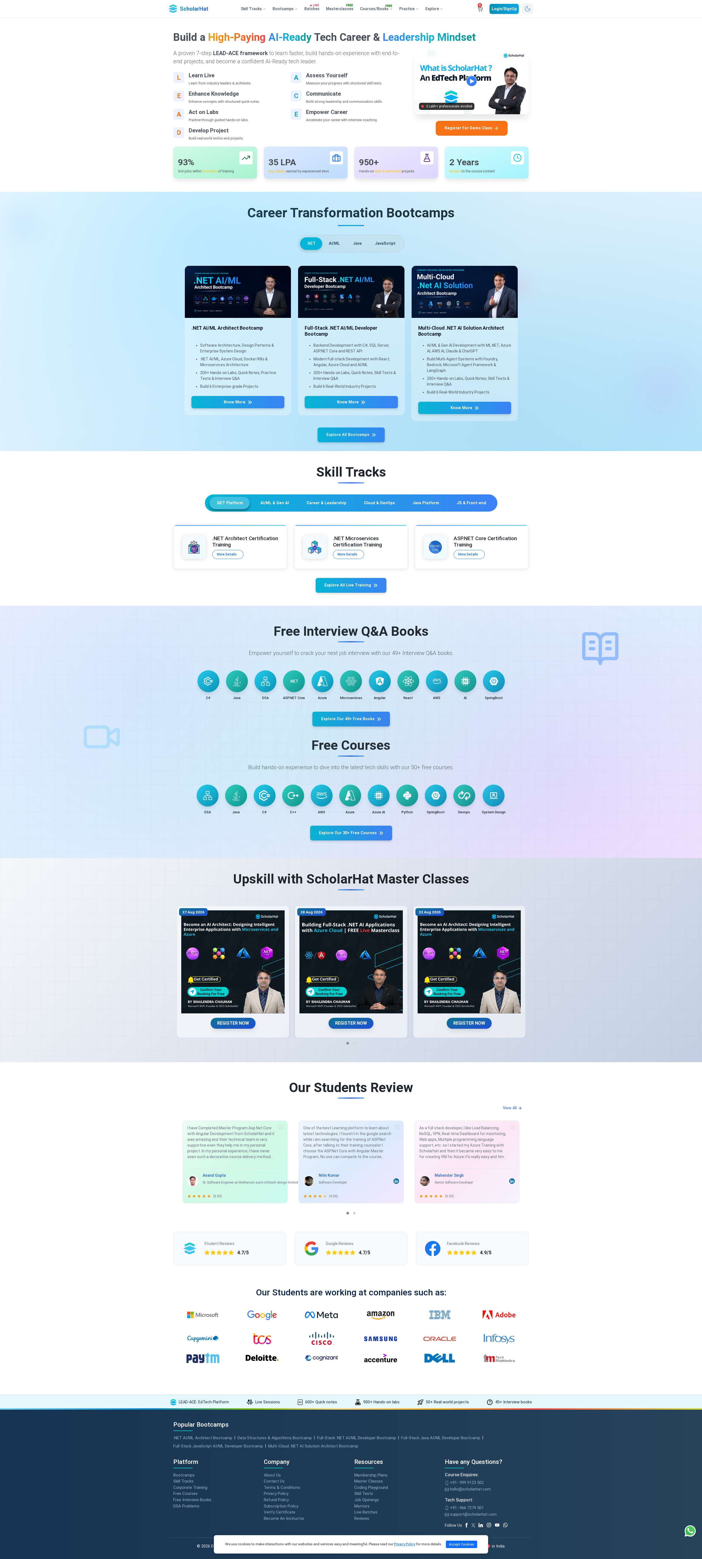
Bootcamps (184, 1475)
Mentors (362, 1506)
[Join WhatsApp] (507, 1525)
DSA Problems (186, 1506)
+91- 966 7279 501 (466, 1507)
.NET (311, 243)
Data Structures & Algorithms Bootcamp (274, 1437)
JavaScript (385, 243)
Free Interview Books (192, 1499)
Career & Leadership (326, 503)
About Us (272, 1475)
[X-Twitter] (474, 1525)
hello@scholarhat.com (470, 1489)
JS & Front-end (471, 503)
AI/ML (334, 243)
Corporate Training (190, 1487)
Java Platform (425, 503)
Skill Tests (363, 1493)
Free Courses (185, 1493)
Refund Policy (276, 1499)
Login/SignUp (504, 9)
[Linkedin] (483, 1525)
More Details (227, 554)
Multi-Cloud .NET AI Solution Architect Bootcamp (313, 1446)
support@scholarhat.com (473, 1514)
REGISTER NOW (233, 1023)
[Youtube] (499, 1525)
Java (357, 243)
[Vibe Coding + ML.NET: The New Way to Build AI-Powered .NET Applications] (351, 962)
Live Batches (366, 1512)
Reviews (361, 1518)
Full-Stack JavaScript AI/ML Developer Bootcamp (218, 1446)
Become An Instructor (284, 1518)
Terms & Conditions (282, 1487)
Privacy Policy (276, 1493)
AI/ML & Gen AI (275, 503)
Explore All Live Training (347, 585)
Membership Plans (370, 1475)
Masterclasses (339, 7)
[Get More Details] (238, 292)
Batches (311, 7)
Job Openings (366, 1499)
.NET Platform (229, 503)
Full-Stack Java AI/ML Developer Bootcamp (440, 1437)
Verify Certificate (279, 1512)
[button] (347, 1043)
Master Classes (368, 1481)
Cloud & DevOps (379, 503)
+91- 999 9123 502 (466, 1482)
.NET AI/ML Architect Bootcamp (202, 1437)
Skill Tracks (183, 1481)
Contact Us (274, 1481)
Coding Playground (371, 1487)
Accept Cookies (461, 1544)
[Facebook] (467, 1525)
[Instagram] (491, 1525)
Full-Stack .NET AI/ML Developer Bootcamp (356, 1437)
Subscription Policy (281, 1506)
